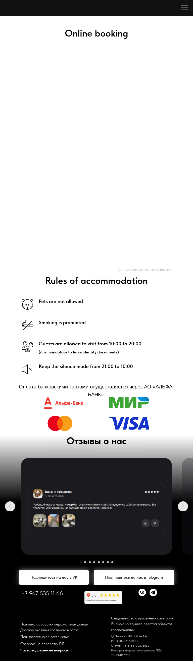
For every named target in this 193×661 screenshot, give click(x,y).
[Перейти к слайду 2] (85, 562)
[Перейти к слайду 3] (90, 562)
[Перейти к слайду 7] (108, 562)
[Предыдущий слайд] (10, 506)
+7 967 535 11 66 (42, 593)
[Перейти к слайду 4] (94, 562)
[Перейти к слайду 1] (81, 562)
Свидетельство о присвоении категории (142, 618)
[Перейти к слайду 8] (112, 562)
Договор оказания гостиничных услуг (49, 630)
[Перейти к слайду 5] (99, 562)
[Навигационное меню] (184, 8)
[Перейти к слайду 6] (103, 562)
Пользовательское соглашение (45, 637)
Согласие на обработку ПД (42, 644)
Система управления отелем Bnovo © (145, 269)
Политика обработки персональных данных (54, 624)
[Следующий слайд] (183, 506)
